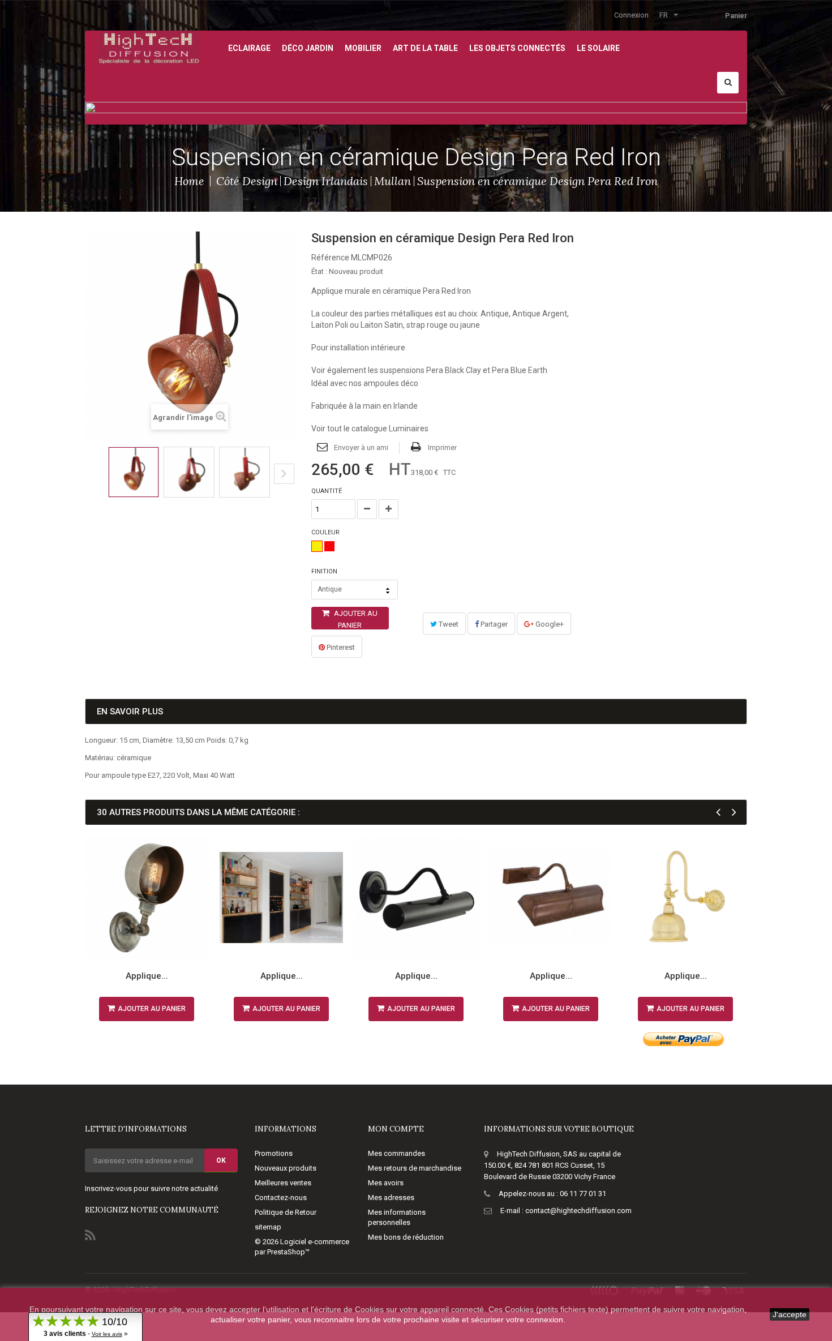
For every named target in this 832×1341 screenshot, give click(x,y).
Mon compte (396, 1129)
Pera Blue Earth (519, 370)
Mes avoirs (386, 1183)
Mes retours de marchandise (414, 1168)
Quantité (326, 491)
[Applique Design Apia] (685, 897)
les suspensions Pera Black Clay (424, 370)
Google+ (549, 624)
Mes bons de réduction (406, 1237)
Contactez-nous (281, 1197)
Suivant (284, 474)
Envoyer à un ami (361, 447)
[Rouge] (329, 546)
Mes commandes (396, 1153)
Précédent (88, 482)
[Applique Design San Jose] (146, 897)
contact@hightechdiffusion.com (578, 1210)
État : (319, 271)
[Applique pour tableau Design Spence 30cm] (550, 897)
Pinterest (340, 647)
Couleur (326, 532)
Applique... (147, 976)
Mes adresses (391, 1197)
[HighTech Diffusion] (149, 46)
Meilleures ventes (283, 1183)
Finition (325, 571)
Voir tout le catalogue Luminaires (369, 428)
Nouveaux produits (285, 1168)
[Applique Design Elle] (416, 897)
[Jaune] (317, 546)
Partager (493, 624)
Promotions (274, 1153)
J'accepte (790, 1314)
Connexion (631, 15)
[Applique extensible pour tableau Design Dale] (281, 897)
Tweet (447, 624)
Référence (330, 257)
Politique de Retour (285, 1212)
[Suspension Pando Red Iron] (133, 472)
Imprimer (442, 447)
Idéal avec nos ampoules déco (364, 383)
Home (189, 181)
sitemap (268, 1227)
